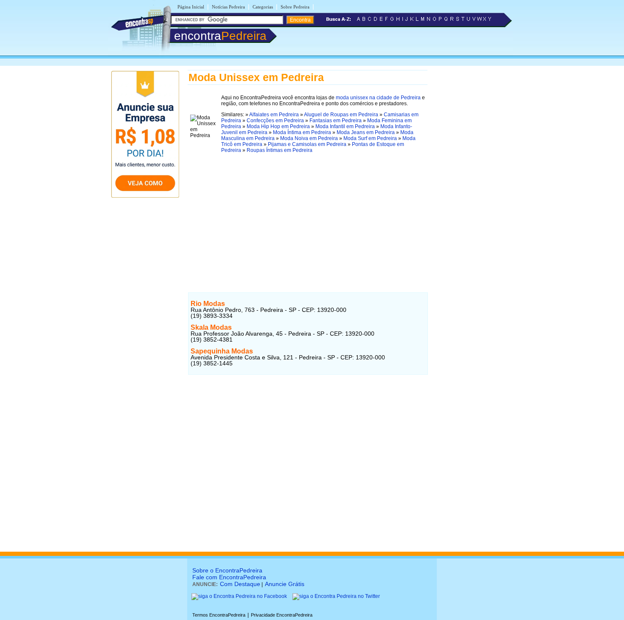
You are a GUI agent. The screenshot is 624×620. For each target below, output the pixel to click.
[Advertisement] (307, 220)
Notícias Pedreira (228, 6)
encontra (220, 35)
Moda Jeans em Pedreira (366, 132)
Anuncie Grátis (284, 584)
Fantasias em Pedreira (335, 120)
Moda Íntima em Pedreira (302, 132)
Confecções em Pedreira (275, 120)
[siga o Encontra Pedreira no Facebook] (239, 596)
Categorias (263, 6)
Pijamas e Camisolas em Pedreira (307, 144)
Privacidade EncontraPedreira (281, 614)
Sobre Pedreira (295, 6)
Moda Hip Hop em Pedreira (278, 126)
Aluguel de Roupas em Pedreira (341, 115)
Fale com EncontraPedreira (229, 577)
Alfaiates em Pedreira (274, 115)
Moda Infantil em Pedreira (345, 126)
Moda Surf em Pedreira (370, 138)
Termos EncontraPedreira (218, 614)
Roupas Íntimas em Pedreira (279, 150)
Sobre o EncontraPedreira (227, 570)
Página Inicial (190, 6)
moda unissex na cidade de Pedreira (378, 98)
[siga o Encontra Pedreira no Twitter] (336, 596)
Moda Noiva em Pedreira (309, 138)
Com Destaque (240, 584)
